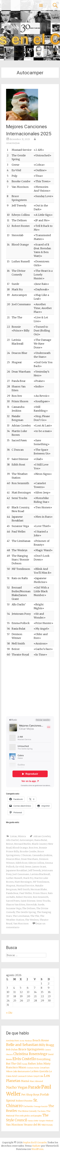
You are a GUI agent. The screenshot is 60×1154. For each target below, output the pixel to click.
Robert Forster (24, 897)
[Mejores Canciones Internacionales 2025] (22, 119)
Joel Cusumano (20, 874)
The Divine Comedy (27, 1111)
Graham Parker (33, 1068)
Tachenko (28, 1106)
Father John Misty (39, 1063)
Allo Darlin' (12, 840)
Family (24, 1064)
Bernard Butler (22, 843)
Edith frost (22, 862)
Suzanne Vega (13, 908)
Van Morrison (20, 923)
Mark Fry (28, 878)
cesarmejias (13, 143)
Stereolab (31, 904)
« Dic (9, 1012)
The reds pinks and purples (28, 1115)
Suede (41, 904)
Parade (34, 1087)
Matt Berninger (23, 881)
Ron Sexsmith (40, 897)
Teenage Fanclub (41, 1106)
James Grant (39, 866)
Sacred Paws (13, 900)
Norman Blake (39, 889)
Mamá (25, 1081)
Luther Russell (14, 878)
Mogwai (10, 885)
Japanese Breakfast (16, 870)
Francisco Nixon (16, 1067)
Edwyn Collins (36, 862)
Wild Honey (47, 1125)
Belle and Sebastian (22, 1045)
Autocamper (26, 840)
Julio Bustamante (21, 1071)
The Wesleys (32, 919)
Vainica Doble (33, 1121)
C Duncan (26, 855)
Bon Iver (33, 847)
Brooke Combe (28, 851)
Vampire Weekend (46, 1121)
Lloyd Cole (38, 1076)
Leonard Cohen (25, 1076)
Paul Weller (25, 893)
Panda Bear (12, 893)
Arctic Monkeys (26, 1041)
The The (34, 916)
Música (22, 836)
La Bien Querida (39, 1071)
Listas (13, 836)
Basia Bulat (40, 840)
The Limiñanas (21, 916)
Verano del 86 (32, 1124)
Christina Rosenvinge (30, 1054)
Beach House (41, 1040)
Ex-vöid (20, 866)
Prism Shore (40, 893)
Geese (28, 866)
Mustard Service (25, 885)
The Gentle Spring (26, 912)
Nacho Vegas (17, 1087)
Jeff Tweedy (34, 870)
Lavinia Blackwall (40, 874)
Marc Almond (36, 1081)
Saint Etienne (28, 900)
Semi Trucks (43, 900)
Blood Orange (20, 847)
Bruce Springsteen (31, 1049)
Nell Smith (24, 889)
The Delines (28, 908)
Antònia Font (12, 1040)
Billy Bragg (46, 1045)
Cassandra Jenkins (42, 855)
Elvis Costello (24, 1059)
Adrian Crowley (42, 836)
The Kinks (41, 1111)
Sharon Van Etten (15, 904)
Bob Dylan (12, 1049)
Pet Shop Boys (30, 1094)
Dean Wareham (29, 859)
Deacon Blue (13, 859)
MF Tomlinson (41, 881)
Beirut (9, 843)
